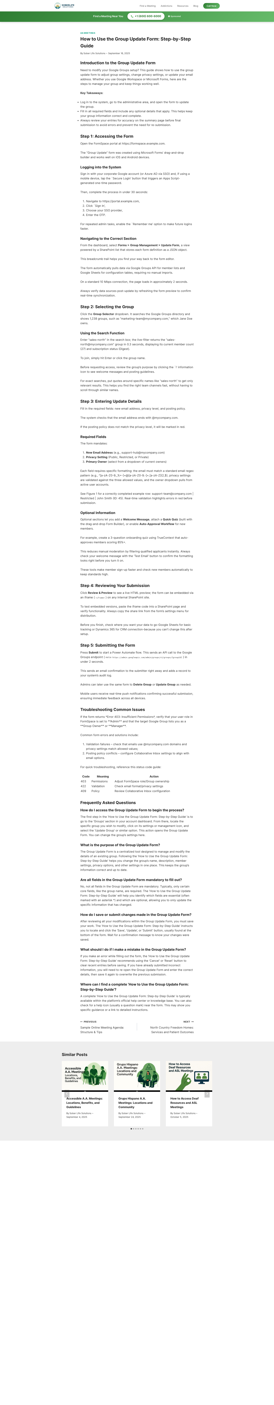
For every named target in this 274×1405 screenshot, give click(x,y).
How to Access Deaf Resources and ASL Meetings (184, 1103)
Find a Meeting (148, 5)
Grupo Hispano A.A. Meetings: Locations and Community (135, 1103)
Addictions (166, 5)
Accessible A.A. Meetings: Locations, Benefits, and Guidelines (84, 1103)
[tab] (131, 1129)
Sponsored (176, 16)
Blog (195, 5)
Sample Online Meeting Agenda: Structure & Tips (102, 1027)
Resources (182, 5)
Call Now (211, 5)
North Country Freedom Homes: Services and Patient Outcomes (172, 1027)
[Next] (207, 1094)
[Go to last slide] (66, 1094)
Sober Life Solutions (94, 53)
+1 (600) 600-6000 (148, 16)
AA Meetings (87, 33)
